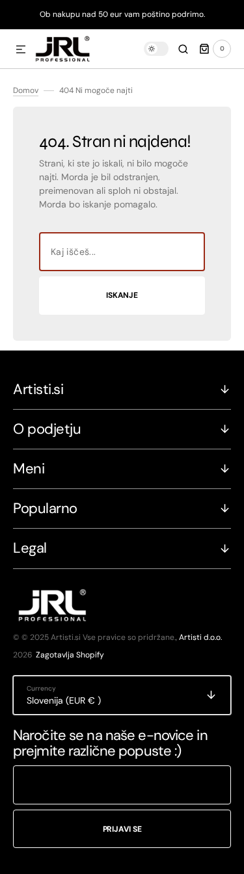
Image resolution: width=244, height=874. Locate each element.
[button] (21, 50)
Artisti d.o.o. (200, 637)
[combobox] (122, 251)
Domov (25, 90)
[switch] (156, 49)
